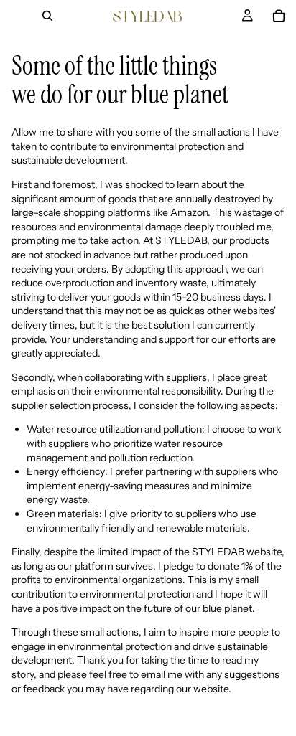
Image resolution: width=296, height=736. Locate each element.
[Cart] (279, 16)
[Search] (47, 16)
